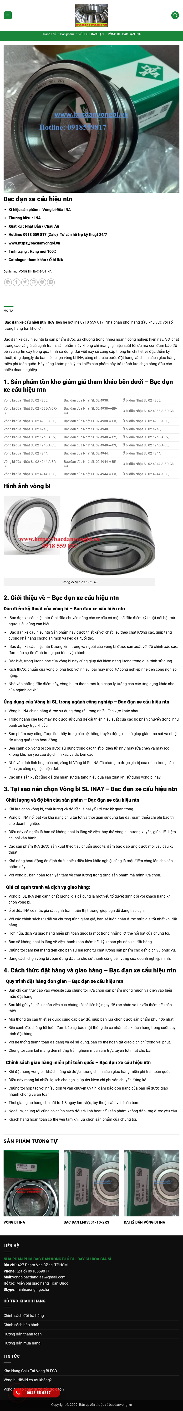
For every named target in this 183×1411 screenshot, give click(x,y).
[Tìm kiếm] (175, 15)
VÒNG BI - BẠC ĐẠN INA (124, 34)
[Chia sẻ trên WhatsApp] (8, 282)
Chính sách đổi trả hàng (24, 1315)
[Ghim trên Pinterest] (42, 282)
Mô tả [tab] (8, 310)
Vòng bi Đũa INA (56, 209)
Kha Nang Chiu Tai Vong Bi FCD (30, 1371)
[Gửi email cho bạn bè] (34, 282)
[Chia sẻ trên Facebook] (16, 282)
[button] (8, 15)
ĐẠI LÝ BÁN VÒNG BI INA (144, 1222)
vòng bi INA (73, 357)
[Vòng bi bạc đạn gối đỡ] (91, 15)
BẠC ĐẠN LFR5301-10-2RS (86, 1222)
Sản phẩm (67, 34)
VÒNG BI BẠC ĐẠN (91, 34)
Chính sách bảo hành (21, 1325)
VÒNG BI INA (14, 1222)
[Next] (179, 1192)
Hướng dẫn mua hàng (22, 1343)
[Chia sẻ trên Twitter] (25, 282)
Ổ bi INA (56, 260)
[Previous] (3, 1192)
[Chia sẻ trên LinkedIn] (51, 282)
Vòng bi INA (18, 711)
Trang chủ (49, 34)
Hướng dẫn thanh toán (23, 1334)
